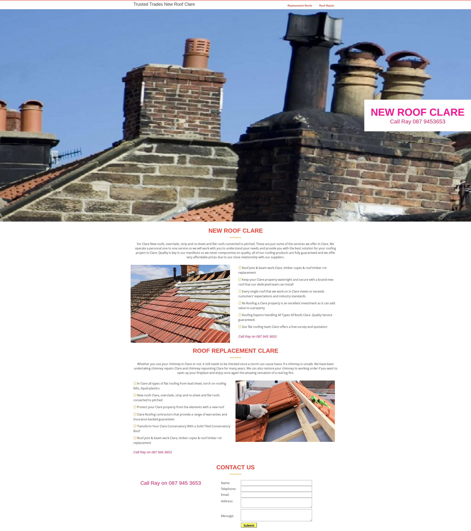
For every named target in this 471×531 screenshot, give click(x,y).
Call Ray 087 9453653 (417, 121)
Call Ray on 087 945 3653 (257, 336)
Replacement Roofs (300, 5)
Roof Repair (326, 5)
